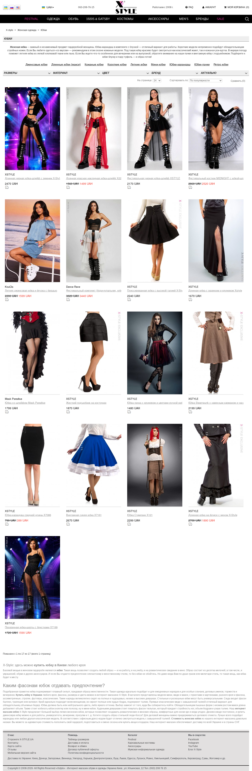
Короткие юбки (117, 64)
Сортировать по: (179, 80)
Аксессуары (158, 18)
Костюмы (125, 18)
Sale (220, 18)
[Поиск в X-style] (247, 19)
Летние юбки (139, 64)
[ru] (12, 7)
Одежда (53, 18)
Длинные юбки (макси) (66, 64)
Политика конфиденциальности (86, 753)
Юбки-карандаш (180, 64)
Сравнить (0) (238, 81)
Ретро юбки (221, 64)
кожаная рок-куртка (216, 50)
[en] (18, 7)
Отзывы (12, 749)
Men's (183, 18)
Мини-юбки (158, 64)
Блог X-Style (195, 749)
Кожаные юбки (94, 64)
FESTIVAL (31, 18)
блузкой (134, 47)
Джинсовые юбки (36, 64)
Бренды (202, 18)
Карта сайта (14, 746)
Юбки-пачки (202, 64)
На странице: (144, 80)
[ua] (5, 7)
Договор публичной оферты (83, 749)
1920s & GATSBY (98, 18)
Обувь (73, 18)
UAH (49, 7)
